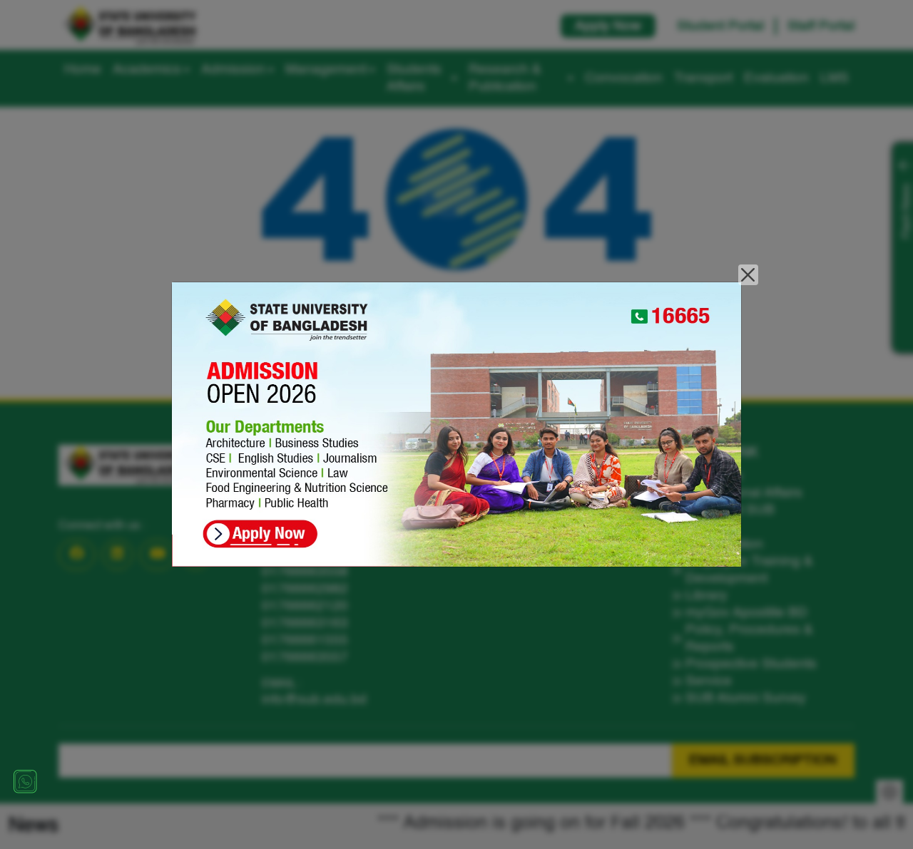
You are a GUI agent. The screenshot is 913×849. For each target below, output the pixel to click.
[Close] (748, 274)
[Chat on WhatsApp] (25, 781)
